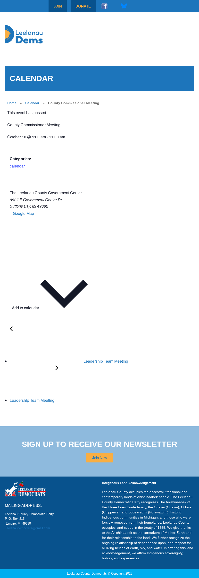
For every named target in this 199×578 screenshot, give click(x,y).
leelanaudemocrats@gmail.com (28, 528)
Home (12, 103)
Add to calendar (25, 307)
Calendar (32, 103)
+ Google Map (22, 213)
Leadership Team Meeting (105, 361)
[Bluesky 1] (124, 6)
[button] (182, 34)
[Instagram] (114, 6)
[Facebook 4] (104, 6)
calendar (17, 166)
